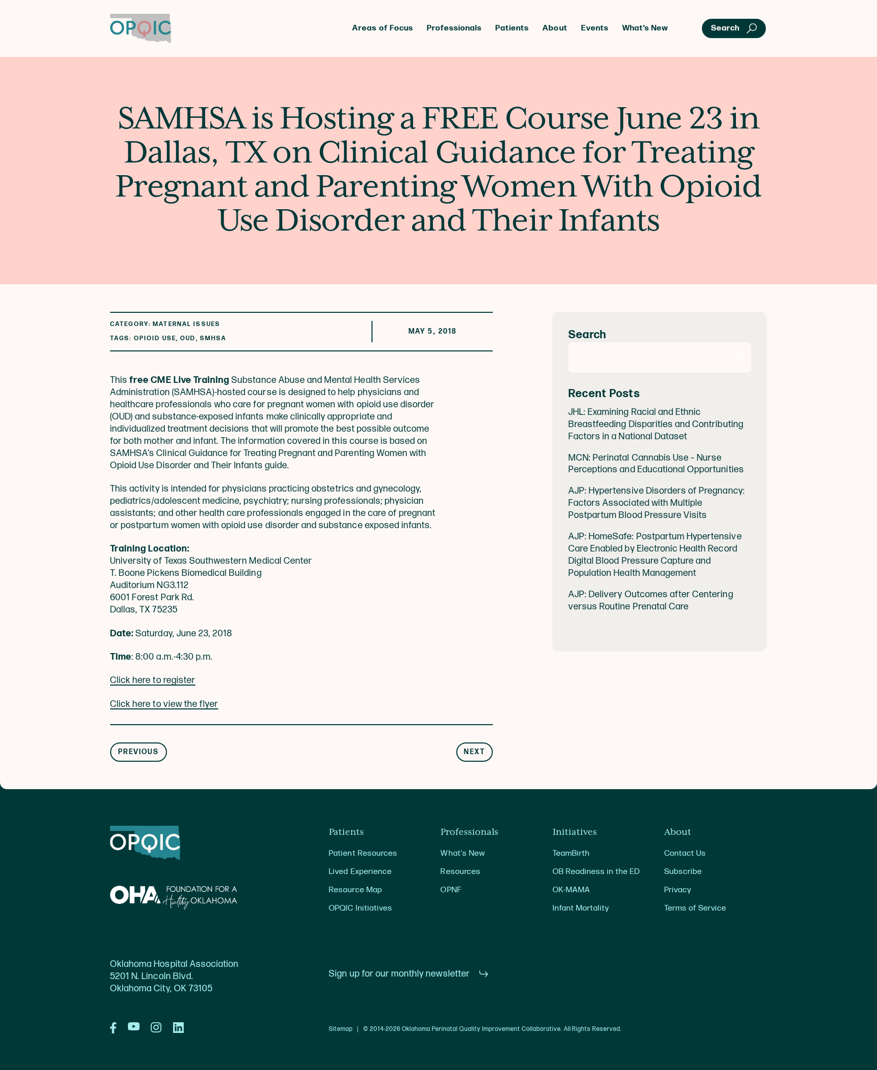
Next (474, 752)
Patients (512, 28)
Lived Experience (360, 872)
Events (595, 28)
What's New (463, 853)
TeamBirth (571, 853)
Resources (460, 872)
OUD (187, 338)
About (555, 28)
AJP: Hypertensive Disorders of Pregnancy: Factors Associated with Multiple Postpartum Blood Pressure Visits (656, 503)
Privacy (677, 890)
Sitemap (341, 1029)
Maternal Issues (186, 324)
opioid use (155, 338)
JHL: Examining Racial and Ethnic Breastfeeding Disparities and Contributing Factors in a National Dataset (656, 424)
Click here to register (152, 680)
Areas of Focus (382, 28)
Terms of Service (695, 908)
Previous (138, 752)
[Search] (738, 358)
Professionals (454, 28)
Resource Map (355, 890)
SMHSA (213, 338)
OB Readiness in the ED (596, 872)
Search (587, 335)
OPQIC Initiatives (360, 908)
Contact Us (685, 853)
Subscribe (683, 872)
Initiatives (575, 832)
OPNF (451, 890)
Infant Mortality (581, 908)
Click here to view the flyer (164, 704)
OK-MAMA (571, 890)
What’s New (645, 28)
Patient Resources (363, 853)
